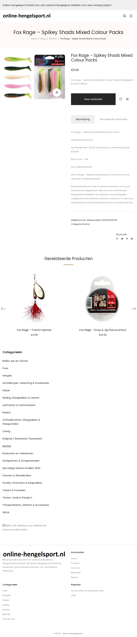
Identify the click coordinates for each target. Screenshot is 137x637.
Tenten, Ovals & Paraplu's (17, 497)
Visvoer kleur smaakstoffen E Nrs (87, 590)
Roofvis (53, 38)
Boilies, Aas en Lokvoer (15, 361)
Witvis (6, 512)
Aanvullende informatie (113, 119)
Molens (7, 412)
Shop (43, 38)
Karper (6, 390)
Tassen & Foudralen (14, 490)
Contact (75, 563)
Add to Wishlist (120, 99)
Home (34, 38)
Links (73, 595)
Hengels (7, 375)
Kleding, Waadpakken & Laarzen (21, 397)
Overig (6, 431)
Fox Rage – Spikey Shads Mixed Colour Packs (98, 174)
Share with (121, 234)
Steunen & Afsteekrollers (17, 475)
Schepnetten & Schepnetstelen (21, 460)
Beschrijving (83, 119)
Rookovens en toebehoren (18, 453)
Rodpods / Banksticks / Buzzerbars (22, 438)
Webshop (76, 572)
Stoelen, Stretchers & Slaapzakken (22, 483)
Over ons (75, 567)
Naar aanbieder (93, 99)
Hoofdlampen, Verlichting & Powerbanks (26, 383)
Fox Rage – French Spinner (34, 330)
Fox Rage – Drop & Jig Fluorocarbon (102, 330)
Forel (5, 368)
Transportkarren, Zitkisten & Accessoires (26, 505)
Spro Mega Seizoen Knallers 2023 (21, 468)
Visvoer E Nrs (9, 619)
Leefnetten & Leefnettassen (19, 405)
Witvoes (7, 614)
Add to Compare (127, 99)
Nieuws (74, 577)
